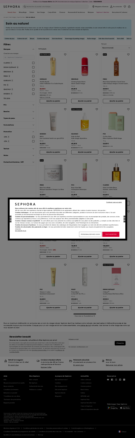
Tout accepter (110, 234)
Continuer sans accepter (114, 202)
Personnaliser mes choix (90, 234)
